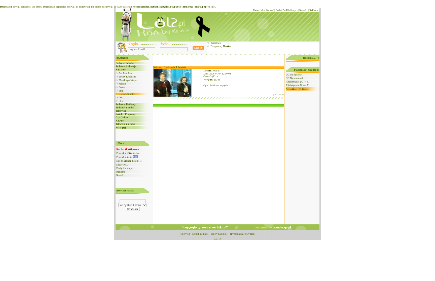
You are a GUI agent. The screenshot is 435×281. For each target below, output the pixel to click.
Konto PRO (122, 164)
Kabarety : (169, 67)
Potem (122, 87)
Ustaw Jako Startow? (263, 10)
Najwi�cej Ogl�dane (297, 89)
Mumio (122, 83)
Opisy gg (185, 233)
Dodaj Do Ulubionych (287, 10)
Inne (121, 90)
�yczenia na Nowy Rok (242, 233)
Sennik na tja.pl (200, 233)
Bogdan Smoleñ (127, 94)
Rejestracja (215, 43)
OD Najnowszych (294, 78)
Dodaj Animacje (124, 168)
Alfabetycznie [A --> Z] (297, 81)
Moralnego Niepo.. (128, 80)
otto (121, 101)
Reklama (314, 10)
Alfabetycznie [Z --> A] (297, 85)
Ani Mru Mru (125, 73)
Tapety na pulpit (219, 233)
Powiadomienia (124, 157)
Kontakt (303, 10)
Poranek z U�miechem (128, 153)
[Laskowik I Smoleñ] (172, 96)
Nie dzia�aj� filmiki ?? (129, 160)
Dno (121, 97)
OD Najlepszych (294, 74)
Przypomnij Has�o (220, 46)
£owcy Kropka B (127, 76)
